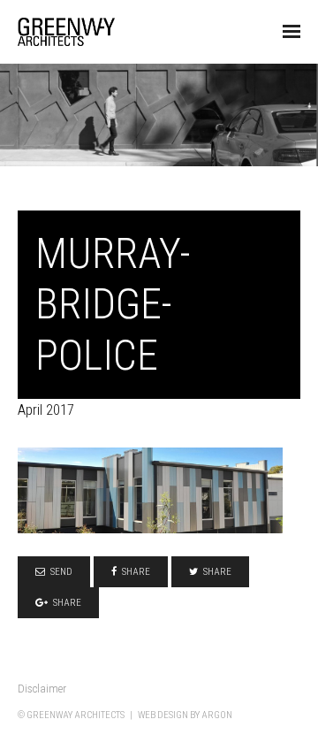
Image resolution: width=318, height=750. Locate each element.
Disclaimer (42, 688)
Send (61, 572)
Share (136, 572)
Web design (163, 715)
